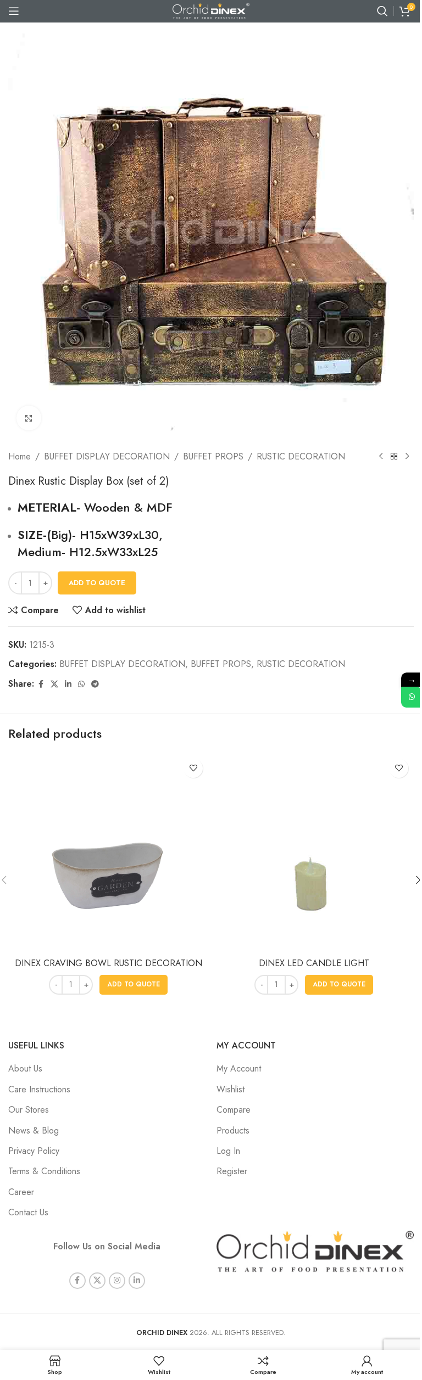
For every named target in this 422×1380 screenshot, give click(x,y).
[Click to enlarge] (28, 418)
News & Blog (33, 1130)
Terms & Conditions (44, 1171)
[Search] (382, 11)
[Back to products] (394, 456)
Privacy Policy (33, 1151)
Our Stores (28, 1109)
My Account (238, 1068)
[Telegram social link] (95, 684)
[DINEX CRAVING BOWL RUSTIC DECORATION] (108, 853)
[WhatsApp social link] (81, 684)
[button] (133, 985)
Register (231, 1171)
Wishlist (230, 1089)
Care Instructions (39, 1089)
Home (19, 456)
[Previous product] (380, 456)
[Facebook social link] (40, 684)
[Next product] (407, 456)
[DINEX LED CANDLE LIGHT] (314, 853)
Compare (233, 1109)
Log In (228, 1151)
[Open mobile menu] (14, 11)
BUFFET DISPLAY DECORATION (107, 456)
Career (21, 1192)
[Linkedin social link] (68, 684)
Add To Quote (97, 582)
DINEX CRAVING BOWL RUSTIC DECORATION (108, 963)
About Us (25, 1068)
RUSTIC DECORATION (301, 456)
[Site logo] (211, 10)
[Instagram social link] (117, 1280)
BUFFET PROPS (213, 456)
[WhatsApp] (411, 697)
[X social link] (54, 684)
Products (232, 1130)
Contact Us (28, 1212)
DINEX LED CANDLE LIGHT (314, 963)
